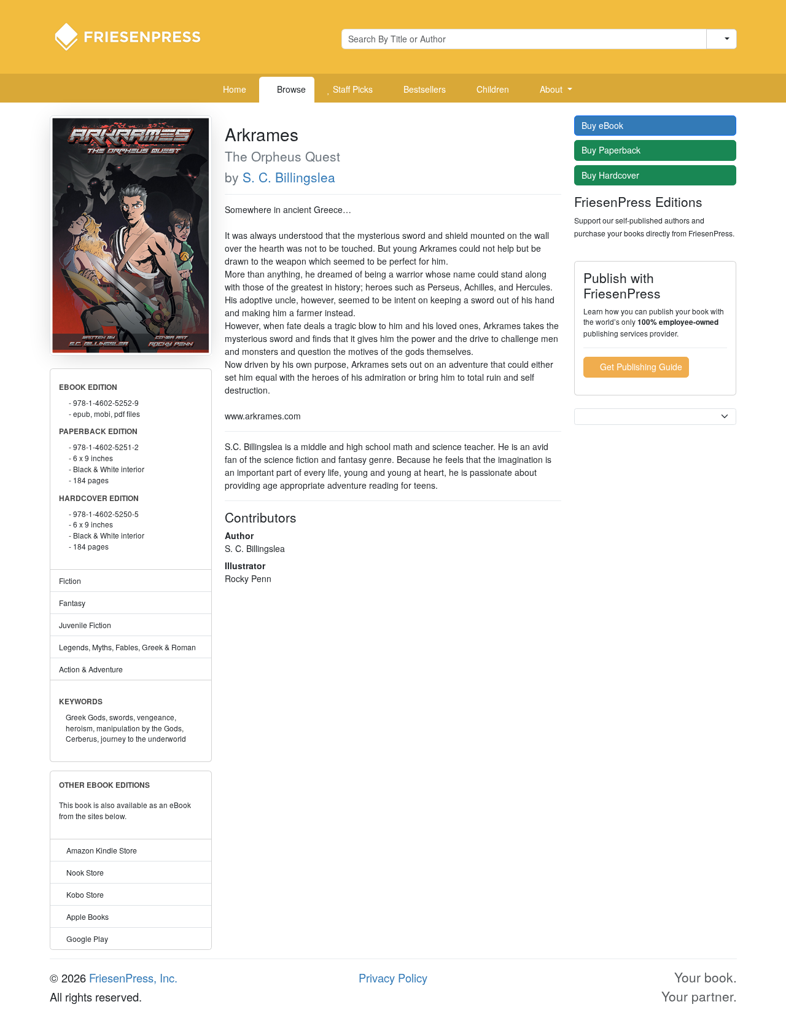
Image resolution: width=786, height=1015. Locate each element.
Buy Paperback (612, 150)
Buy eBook (604, 125)
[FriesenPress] (136, 35)
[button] (551, 90)
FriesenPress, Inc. (133, 978)
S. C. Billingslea (289, 177)
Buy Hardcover (612, 175)
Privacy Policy (393, 978)
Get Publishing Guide (639, 366)
